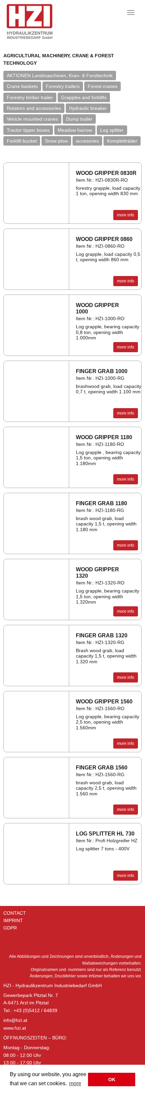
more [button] (75, 1083)
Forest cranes (102, 86)
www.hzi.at (14, 1028)
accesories (87, 141)
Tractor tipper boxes (28, 130)
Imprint (13, 920)
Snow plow (56, 141)
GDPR (10, 928)
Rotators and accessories (34, 108)
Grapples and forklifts (84, 97)
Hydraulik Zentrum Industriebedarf (41, 21)
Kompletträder (122, 141)
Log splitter (112, 130)
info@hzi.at (15, 1020)
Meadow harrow (75, 130)
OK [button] (111, 1079)
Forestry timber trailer (30, 97)
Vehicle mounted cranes (32, 119)
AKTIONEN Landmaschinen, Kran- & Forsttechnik (60, 75)
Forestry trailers (63, 86)
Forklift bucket (22, 141)
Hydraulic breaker (88, 108)
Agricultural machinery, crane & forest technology (58, 59)
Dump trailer (79, 119)
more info (125, 215)
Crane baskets (22, 86)
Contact (14, 913)
